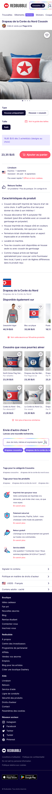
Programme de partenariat (14, 648)
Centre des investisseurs (13, 643)
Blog (4, 615)
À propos (6, 639)
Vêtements (23, 15)
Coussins (29, 468)
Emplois (6, 661)
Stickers (40, 15)
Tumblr (10, 735)
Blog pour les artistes (12, 665)
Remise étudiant (9, 619)
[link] (13, 450)
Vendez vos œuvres (11, 656)
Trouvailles (7, 15)
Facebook (11, 726)
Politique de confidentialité (33, 757)
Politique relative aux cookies (14, 765)
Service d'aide (9, 689)
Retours (5, 685)
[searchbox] (26, 442)
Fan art (5, 606)
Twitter (10, 730)
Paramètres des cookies (13, 711)
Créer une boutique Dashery (15, 669)
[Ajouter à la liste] (47, 35)
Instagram (11, 722)
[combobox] (46, 5)
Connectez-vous (10, 624)
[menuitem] (7, 15)
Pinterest (11, 739)
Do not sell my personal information (16, 761)
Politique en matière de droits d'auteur (20, 576)
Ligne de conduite (10, 693)
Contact (6, 706)
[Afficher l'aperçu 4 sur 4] (29, 100)
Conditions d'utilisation (11, 757)
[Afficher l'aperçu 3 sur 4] (27, 100)
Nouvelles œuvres (10, 611)
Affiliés (5, 652)
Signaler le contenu (11, 569)
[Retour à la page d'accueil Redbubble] (15, 5)
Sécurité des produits (12, 698)
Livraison (6, 680)
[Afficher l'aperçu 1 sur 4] (22, 100)
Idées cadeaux (9, 602)
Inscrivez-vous (9, 628)
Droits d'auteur (9, 702)
